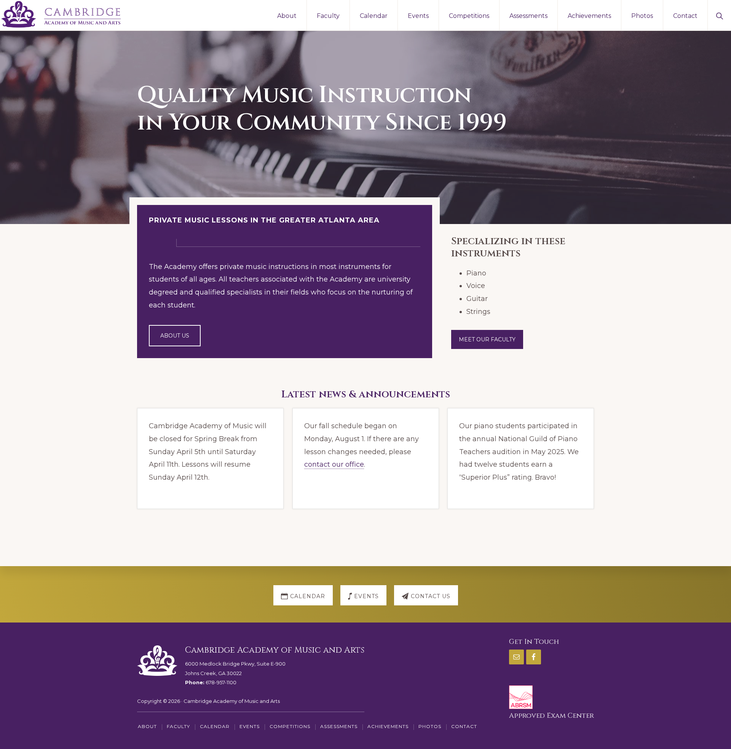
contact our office (334, 464)
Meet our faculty (487, 339)
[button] (719, 15)
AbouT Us (174, 335)
